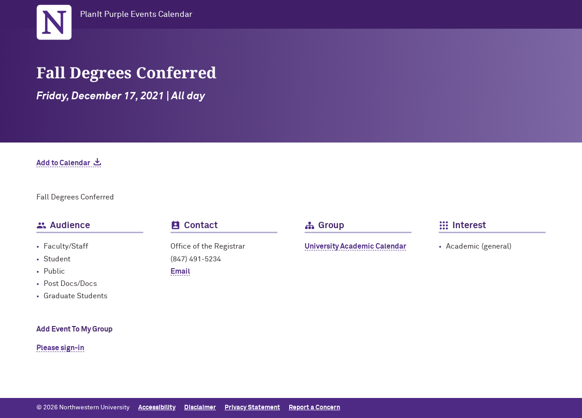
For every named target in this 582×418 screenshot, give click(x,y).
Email (180, 271)
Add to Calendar (63, 163)
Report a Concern (314, 407)
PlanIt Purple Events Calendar (136, 14)
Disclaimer (200, 407)
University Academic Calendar (355, 246)
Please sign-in (60, 348)
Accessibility (157, 407)
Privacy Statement (252, 407)
